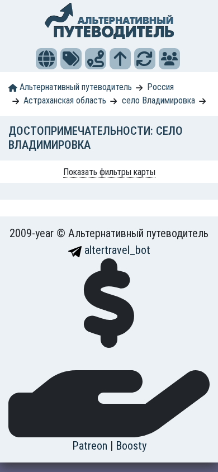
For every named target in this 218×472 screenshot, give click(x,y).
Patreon (91, 445)
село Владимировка (158, 100)
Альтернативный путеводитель (74, 87)
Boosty (131, 445)
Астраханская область (64, 100)
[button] (46, 58)
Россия (160, 87)
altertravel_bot (116, 250)
